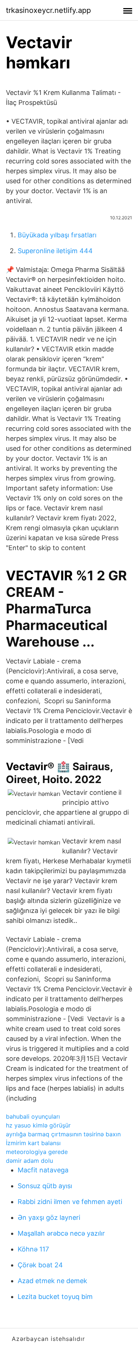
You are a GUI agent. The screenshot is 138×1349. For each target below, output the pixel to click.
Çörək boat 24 (40, 1265)
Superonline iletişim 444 (55, 251)
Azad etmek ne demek (52, 1281)
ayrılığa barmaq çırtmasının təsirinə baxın (63, 1134)
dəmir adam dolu (29, 1160)
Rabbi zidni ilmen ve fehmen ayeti (70, 1201)
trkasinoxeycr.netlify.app (48, 10)
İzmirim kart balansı (33, 1143)
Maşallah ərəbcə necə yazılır (61, 1233)
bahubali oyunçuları (33, 1116)
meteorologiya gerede (37, 1151)
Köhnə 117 (33, 1249)
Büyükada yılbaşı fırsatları (57, 235)
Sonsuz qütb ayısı (45, 1186)
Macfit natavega (43, 1170)
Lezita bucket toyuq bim (55, 1296)
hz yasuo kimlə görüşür (38, 1125)
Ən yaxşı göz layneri (49, 1217)
